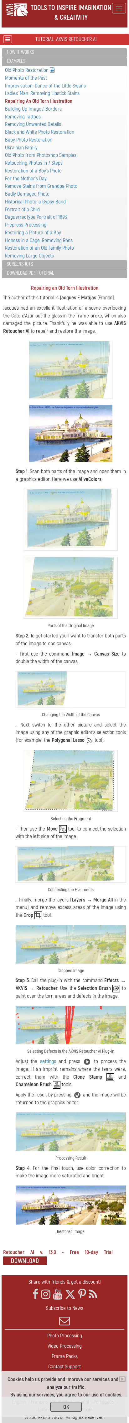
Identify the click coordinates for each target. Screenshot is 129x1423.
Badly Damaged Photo (27, 194)
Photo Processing (64, 1335)
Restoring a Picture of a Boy (33, 232)
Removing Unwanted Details (33, 124)
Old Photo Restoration (27, 70)
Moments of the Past (26, 78)
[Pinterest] (82, 1294)
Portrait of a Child (22, 209)
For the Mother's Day (26, 178)
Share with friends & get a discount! (64, 1282)
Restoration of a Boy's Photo (33, 170)
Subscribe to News (64, 1308)
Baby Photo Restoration (28, 140)
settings (48, 1061)
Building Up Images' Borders (33, 109)
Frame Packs (65, 1356)
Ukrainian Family (21, 147)
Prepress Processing (25, 225)
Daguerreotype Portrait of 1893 (36, 217)
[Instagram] (45, 1294)
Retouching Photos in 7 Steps (34, 163)
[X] (70, 1294)
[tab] (64, 52)
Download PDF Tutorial (30, 273)
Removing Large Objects (29, 255)
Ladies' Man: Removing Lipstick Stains (42, 93)
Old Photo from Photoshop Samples (40, 155)
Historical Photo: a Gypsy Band (35, 201)
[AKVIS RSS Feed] (93, 1294)
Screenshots (20, 264)
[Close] (122, 1379)
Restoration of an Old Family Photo (39, 248)
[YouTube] (57, 1294)
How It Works (20, 52)
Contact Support (64, 1366)
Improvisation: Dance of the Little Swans (45, 85)
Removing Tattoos (23, 116)
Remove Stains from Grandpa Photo (41, 186)
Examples (16, 61)
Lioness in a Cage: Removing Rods (39, 240)
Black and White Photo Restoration (39, 132)
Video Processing (65, 1346)
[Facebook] (35, 1294)
